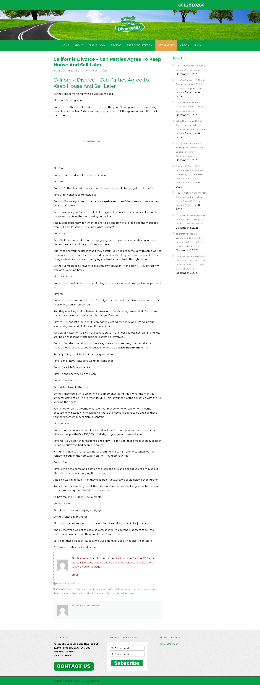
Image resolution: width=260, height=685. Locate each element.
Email (75, 574)
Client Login (97, 45)
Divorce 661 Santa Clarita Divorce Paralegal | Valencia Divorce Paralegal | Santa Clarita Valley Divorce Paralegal (113, 562)
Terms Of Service (169, 644)
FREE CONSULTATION (139, 45)
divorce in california (62, 593)
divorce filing (150, 589)
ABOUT (78, 45)
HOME (65, 45)
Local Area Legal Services (67, 583)
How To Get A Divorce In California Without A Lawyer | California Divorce (191, 106)
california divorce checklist (102, 589)
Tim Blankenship (76, 71)
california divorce (81, 589)
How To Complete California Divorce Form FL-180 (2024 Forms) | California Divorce (190, 219)
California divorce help (125, 589)
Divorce (139, 589)
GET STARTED (166, 45)
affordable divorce (64, 589)
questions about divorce (124, 593)
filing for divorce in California (99, 593)
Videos (184, 45)
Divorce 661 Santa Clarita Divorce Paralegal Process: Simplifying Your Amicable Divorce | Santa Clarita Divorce (189, 174)
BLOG (197, 45)
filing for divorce (79, 593)
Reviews (116, 45)
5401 (118, 558)
